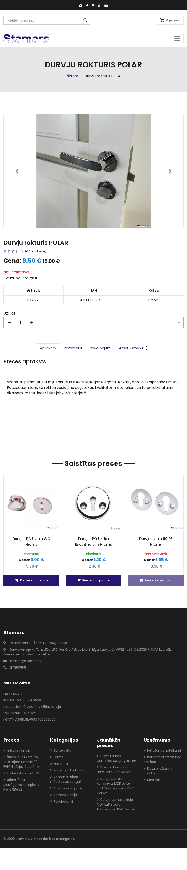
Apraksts (48, 348)
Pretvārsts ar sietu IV (23, 773)
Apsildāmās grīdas (68, 788)
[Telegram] (80, 5)
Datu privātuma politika (158, 770)
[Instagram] (93, 5)
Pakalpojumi (100, 348)
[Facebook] (87, 5)
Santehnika (62, 750)
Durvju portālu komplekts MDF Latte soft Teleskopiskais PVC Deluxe (115, 785)
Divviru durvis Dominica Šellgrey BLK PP (116, 758)
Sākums (72, 76)
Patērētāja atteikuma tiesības (162, 759)
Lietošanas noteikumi (164, 750)
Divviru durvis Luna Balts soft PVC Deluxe (114, 769)
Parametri (73, 348)
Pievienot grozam (34, 580)
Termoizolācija (65, 795)
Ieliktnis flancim (19, 750)
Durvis (58, 757)
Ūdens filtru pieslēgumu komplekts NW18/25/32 (21, 785)
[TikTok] (99, 5)
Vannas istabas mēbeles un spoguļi (65, 779)
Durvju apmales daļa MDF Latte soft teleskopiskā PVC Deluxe (116, 804)
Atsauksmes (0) (133, 348)
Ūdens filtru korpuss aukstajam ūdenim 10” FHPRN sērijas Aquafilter (21, 762)
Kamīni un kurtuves (69, 770)
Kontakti (153, 780)
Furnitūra (61, 763)
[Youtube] (106, 5)
